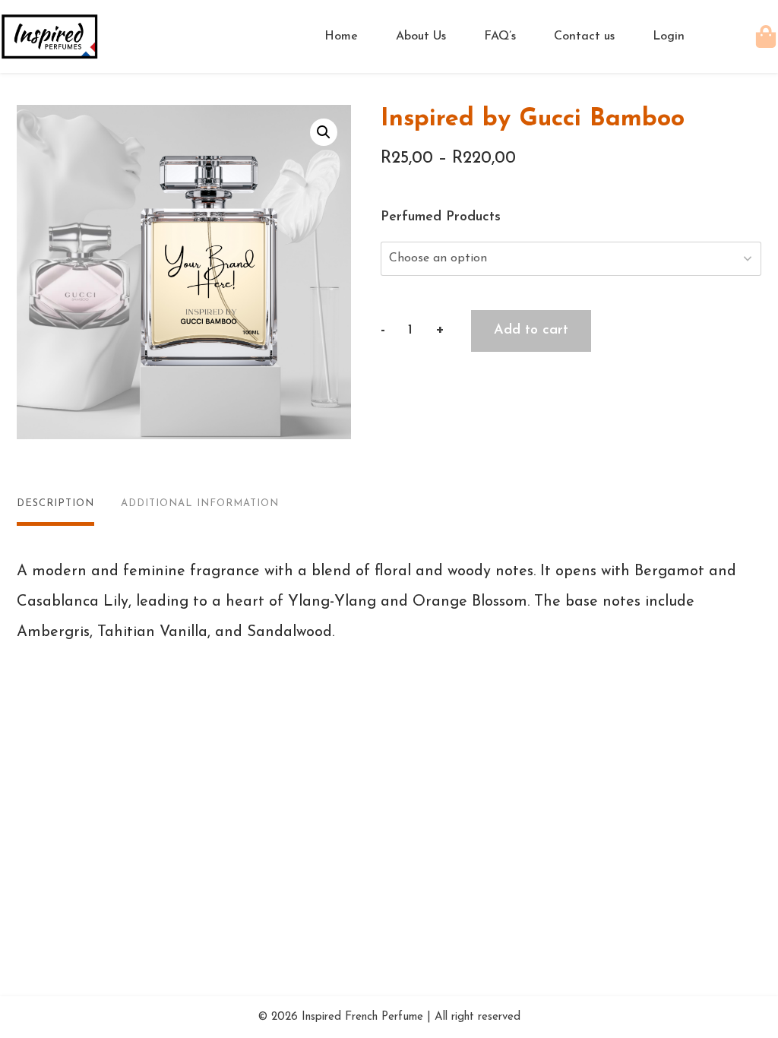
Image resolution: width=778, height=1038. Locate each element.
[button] (323, 132)
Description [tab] (55, 503)
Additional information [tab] (200, 503)
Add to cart (531, 330)
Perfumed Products (441, 217)
